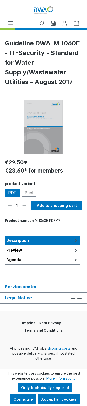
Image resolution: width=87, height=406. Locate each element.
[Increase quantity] (24, 205)
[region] (43, 127)
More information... (61, 378)
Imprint (28, 323)
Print (29, 192)
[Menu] (10, 23)
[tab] (42, 240)
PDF (12, 192)
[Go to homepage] (43, 10)
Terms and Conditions (43, 330)
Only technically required (45, 387)
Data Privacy (50, 323)
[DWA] (53, 23)
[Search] (41, 23)
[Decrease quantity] (10, 205)
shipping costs (58, 348)
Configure (23, 399)
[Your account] (65, 23)
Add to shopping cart (57, 205)
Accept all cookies (58, 399)
